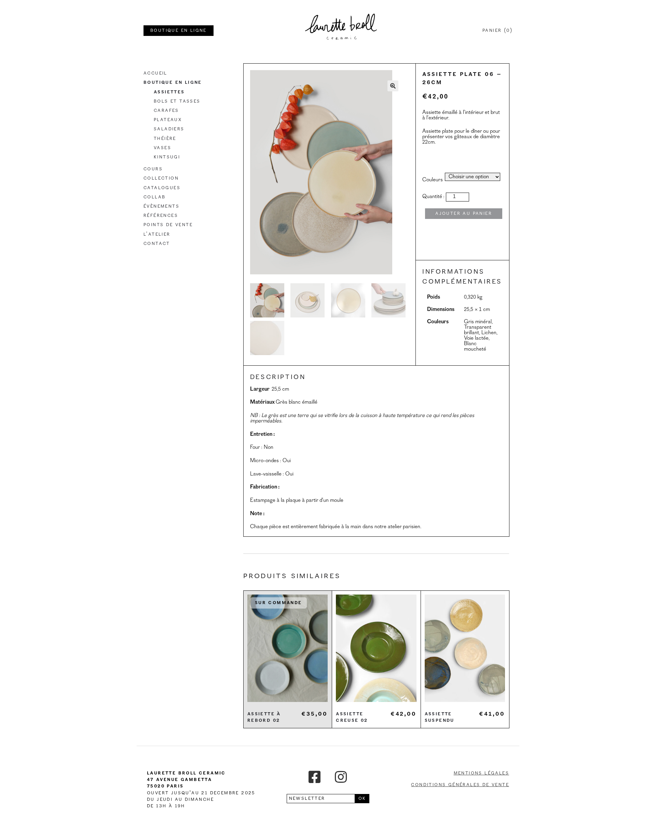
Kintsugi (167, 157)
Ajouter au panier (463, 213)
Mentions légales (481, 773)
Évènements (161, 206)
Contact (157, 243)
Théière (165, 138)
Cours (153, 169)
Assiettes (169, 92)
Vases (162, 148)
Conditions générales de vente (460, 784)
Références (161, 215)
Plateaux (168, 119)
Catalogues (162, 188)
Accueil (155, 73)
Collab (154, 197)
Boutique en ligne (173, 82)
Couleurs (432, 180)
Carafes (166, 110)
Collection (161, 178)
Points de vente (168, 224)
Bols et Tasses (177, 101)
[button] (392, 85)
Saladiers (169, 129)
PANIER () (497, 30)
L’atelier (157, 234)
